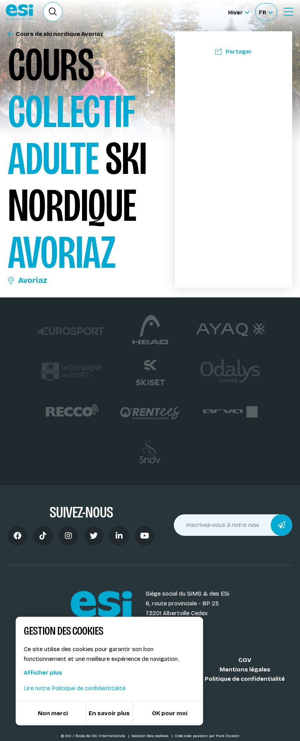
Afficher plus (43, 672)
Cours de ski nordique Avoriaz (59, 34)
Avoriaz (32, 280)
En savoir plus (109, 713)
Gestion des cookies (150, 736)
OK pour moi (170, 713)
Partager (239, 51)
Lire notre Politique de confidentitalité (74, 688)
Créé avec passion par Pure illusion (207, 736)
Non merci (53, 713)
